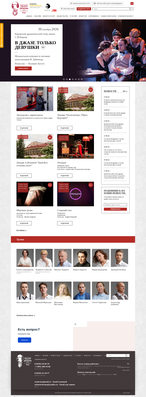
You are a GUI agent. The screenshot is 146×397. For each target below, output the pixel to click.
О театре (73, 16)
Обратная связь (69, 9)
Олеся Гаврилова (99, 302)
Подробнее (24, 128)
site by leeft (126, 393)
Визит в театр (49, 16)
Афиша (29, 16)
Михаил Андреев (61, 270)
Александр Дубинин (115, 303)
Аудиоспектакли (108, 16)
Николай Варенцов (43, 302)
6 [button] (78, 79)
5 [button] (75, 79)
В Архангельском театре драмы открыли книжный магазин (114, 114)
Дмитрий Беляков (118, 270)
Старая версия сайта (123, 367)
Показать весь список (24, 315)
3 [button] (70, 79)
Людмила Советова (43, 270)
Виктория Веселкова (58, 303)
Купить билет (23, 68)
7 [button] (81, 79)
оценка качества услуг (81, 3)
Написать (24, 340)
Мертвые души (24, 210)
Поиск (131, 8)
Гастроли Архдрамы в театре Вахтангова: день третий (114, 140)
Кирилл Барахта (80, 270)
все (124, 91)
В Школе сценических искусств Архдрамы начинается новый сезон (114, 102)
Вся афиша (20, 230)
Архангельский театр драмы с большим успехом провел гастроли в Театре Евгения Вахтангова (114, 127)
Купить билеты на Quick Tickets (120, 359)
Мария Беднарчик (99, 270)
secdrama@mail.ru (43, 382)
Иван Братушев (22, 302)
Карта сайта (126, 370)
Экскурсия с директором (29, 115)
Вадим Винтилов (80, 302)
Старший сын (64, 210)
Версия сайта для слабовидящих (109, 3)
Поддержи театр (84, 9)
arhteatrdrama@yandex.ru (46, 384)
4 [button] (72, 79)
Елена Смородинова (24, 270)
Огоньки (61, 162)
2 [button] (67, 79)
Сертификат (93, 16)
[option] (73, 50)
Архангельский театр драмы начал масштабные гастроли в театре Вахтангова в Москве (114, 176)
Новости (83, 16)
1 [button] (64, 79)
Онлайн (37, 16)
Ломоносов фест (125, 16)
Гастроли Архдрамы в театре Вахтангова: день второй (114, 164)
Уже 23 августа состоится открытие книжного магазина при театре (115, 152)
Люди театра (62, 16)
